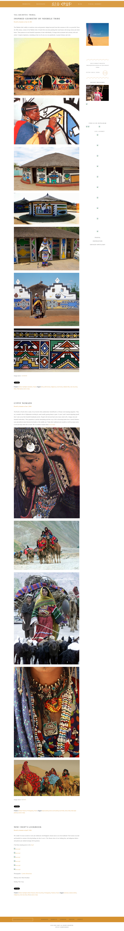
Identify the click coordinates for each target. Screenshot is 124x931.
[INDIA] (97, 159)
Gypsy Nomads (23, 403)
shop (32, 845)
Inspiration (30, 386)
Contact (80, 919)
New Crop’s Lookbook (28, 827)
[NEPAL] (97, 149)
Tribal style (19, 388)
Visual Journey (94, 4)
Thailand (53, 892)
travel (66, 810)
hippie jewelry (45, 810)
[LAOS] (97, 169)
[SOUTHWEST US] (97, 222)
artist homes (47, 386)
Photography (30, 810)
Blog (80, 4)
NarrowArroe (64, 927)
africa (42, 386)
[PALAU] (97, 211)
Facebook (97, 919)
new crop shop (74, 386)
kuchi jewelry (55, 810)
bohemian (66, 892)
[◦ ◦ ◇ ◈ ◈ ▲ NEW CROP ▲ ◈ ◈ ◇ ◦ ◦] (61, 4)
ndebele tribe (66, 386)
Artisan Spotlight (23, 386)
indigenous (53, 386)
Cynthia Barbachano (27, 873)
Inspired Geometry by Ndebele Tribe (37, 18)
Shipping (72, 919)
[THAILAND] (97, 190)
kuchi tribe (61, 810)
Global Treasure (23, 810)
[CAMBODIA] (97, 180)
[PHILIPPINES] (97, 201)
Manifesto (40, 4)
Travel (34, 386)
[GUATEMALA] (97, 138)
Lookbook (63, 919)
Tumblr (106, 919)
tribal (15, 388)
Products (26, 4)
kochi (50, 810)
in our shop (52, 424)
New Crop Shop (40, 892)
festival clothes (73, 892)
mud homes (60, 386)
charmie (21, 22)
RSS (110, 919)
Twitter (101, 919)
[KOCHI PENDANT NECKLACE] (97, 111)
